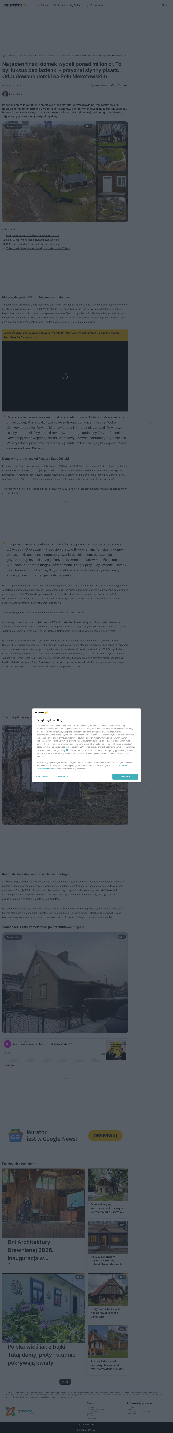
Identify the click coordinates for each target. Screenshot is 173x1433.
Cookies (52, 769)
